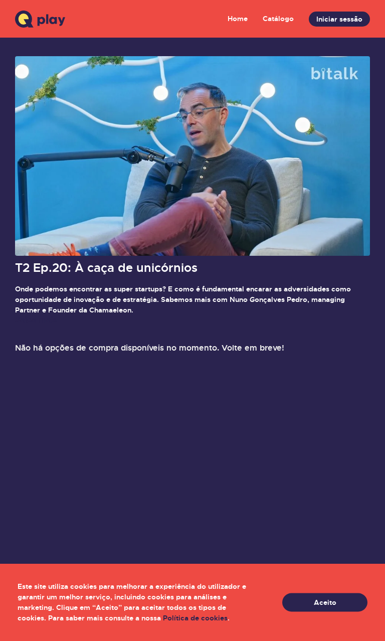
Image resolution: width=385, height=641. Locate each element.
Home (238, 18)
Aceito (325, 602)
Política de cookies (195, 617)
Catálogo (278, 18)
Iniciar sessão (339, 19)
